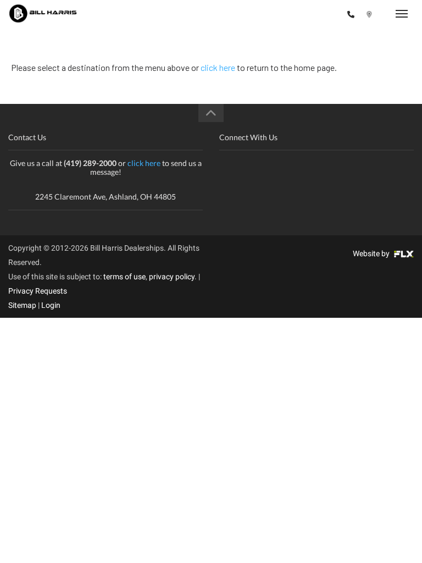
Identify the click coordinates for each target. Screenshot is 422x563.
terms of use (124, 276)
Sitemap (22, 305)
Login (50, 305)
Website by (372, 253)
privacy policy (172, 276)
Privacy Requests (37, 290)
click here (218, 67)
